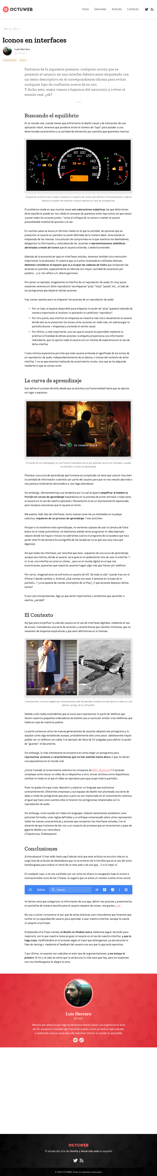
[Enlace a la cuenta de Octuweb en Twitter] (76, 1160)
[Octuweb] (78, 1141)
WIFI (95, 770)
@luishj (78, 1018)
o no (117, 905)
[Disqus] (78, 1090)
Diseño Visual (10, 60)
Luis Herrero (22, 49)
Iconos (23, 60)
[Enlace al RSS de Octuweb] (81, 1160)
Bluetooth (105, 770)
